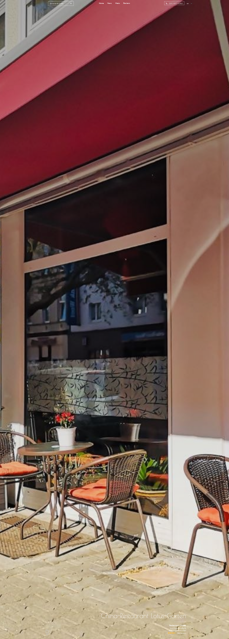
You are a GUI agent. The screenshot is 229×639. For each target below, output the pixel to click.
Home (101, 3)
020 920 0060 (175, 3)
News (109, 3)
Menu (117, 3)
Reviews (126, 3)
